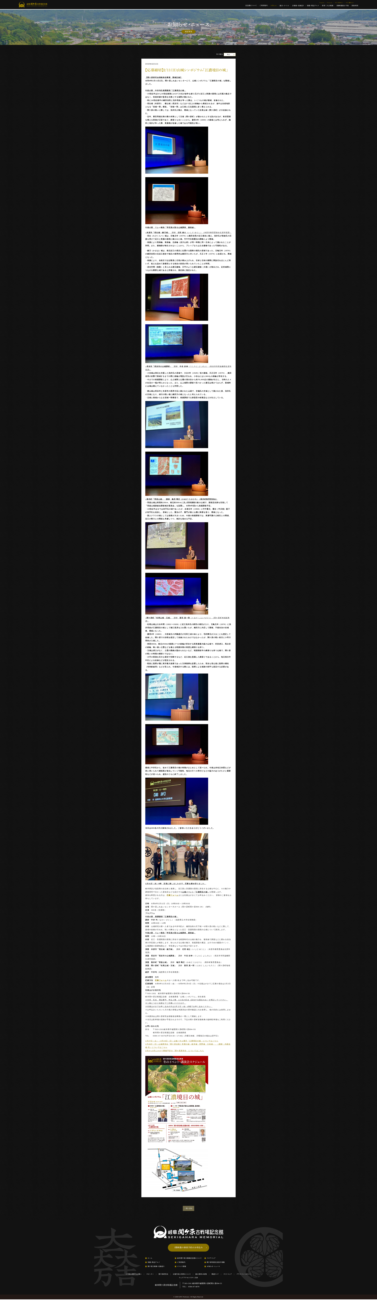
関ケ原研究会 (163, 1274)
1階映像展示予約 (342, 5)
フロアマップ (211, 1258)
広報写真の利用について (182, 1274)
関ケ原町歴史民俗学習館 (216, 1262)
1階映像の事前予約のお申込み (188, 1247)
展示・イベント (284, 5)
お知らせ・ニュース (213, 1266)
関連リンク (215, 1274)
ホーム (150, 1258)
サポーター (150, 1274)
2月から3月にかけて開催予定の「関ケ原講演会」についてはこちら (174, 1051)
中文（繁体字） (339, 2)
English (321, 2)
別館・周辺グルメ (313, 5)
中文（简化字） (350, 2)
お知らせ (273, 5)
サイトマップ (227, 1274)
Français (329, 2)
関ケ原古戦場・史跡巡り (156, 1266)
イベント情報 (181, 1266)
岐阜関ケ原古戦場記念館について (189, 1258)
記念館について (251, 5)
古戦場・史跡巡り (298, 5)
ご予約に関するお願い (134, 1274)
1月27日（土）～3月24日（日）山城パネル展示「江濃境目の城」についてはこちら (181, 1041)
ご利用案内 (264, 5)
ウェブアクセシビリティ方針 (188, 1277)
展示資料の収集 (201, 1274)
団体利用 (355, 5)
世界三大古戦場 (327, 5)
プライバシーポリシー (244, 1274)
